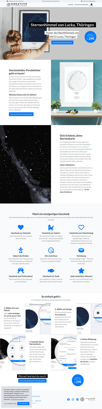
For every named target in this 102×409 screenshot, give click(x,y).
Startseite (70, 4)
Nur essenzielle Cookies (11, 403)
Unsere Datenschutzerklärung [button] (17, 399)
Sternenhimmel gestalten (81, 4)
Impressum (38, 400)
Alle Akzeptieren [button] (23, 403)
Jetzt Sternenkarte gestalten (62, 42)
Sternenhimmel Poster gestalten (21, 114)
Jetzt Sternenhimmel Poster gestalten (32, 381)
